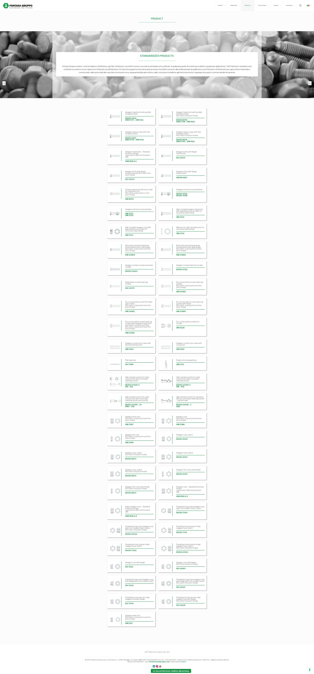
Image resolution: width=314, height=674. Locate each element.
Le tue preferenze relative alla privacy (171, 671)
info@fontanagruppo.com (159, 662)
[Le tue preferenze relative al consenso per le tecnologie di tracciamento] (309, 669)
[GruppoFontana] (17, 5)
